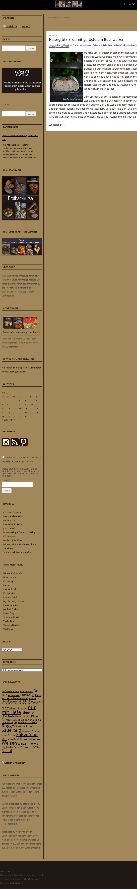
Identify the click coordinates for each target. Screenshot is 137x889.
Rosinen (21, 726)
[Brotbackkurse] (20, 219)
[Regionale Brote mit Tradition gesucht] (22, 254)
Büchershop (12, 346)
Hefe (24, 701)
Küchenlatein (9, 536)
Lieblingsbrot (129, 45)
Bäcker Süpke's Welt (13, 573)
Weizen (52, 46)
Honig (31, 701)
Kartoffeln (20, 703)
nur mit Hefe (19, 709)
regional (29, 719)
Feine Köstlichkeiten (13, 524)
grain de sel (9, 528)
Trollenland (9, 621)
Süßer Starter (20, 736)
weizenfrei (26, 743)
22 (20, 412)
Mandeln (14, 708)
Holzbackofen (118, 45)
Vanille (12, 739)
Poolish (26, 716)
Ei (33, 695)
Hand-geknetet (11, 701)
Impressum (5, 871)
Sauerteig (11, 730)
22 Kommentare (62, 46)
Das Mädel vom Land (13, 516)
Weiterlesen (57, 124)
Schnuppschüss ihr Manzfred (17, 552)
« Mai (5, 419)
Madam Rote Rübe (12, 540)
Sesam (12, 735)
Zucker (24, 747)
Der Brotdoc (9, 520)
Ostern (18, 716)
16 (26, 408)
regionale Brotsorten (25, 722)
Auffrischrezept (10, 691)
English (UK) (12, 26)
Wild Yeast (8, 629)
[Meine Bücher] (20, 334)
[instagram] (6, 445)
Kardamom (8, 703)
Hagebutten (30, 698)
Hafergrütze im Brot (95, 84)
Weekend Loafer (11, 625)
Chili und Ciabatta (12, 512)
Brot (58, 45)
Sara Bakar (8, 548)
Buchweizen (87, 45)
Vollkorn (22, 739)
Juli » (12, 419)
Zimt (16, 747)
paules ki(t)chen (11, 609)
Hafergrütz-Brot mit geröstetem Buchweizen (86, 39)
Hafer (110, 45)
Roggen (9, 726)
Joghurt (38, 701)
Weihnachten (34, 739)
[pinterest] (15, 445)
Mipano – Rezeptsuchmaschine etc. (20, 544)
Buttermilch (14, 695)
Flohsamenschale (100, 45)
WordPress (33, 879)
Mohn (24, 708)
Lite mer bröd (10, 597)
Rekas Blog (8, 613)
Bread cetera (9, 577)
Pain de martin (10, 605)
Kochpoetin (9, 593)
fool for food (9, 589)
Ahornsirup (77, 45)
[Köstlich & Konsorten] (13, 762)
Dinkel (25, 694)
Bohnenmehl (26, 691)
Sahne (29, 726)
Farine (115, 64)
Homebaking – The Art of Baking (19, 532)
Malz (5, 708)
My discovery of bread (14, 601)
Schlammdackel (11, 617)
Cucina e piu (9, 581)
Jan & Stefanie (16, 883)
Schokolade (27, 731)
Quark (21, 719)
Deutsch (26, 26)
